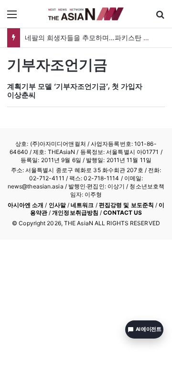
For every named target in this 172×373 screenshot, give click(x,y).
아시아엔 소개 (26, 204)
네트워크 (82, 204)
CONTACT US (122, 212)
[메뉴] (12, 17)
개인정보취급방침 (75, 212)
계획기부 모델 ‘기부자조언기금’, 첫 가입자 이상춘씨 (74, 90)
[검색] (160, 17)
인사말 (57, 204)
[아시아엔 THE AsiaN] (86, 14)
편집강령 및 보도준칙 (126, 204)
